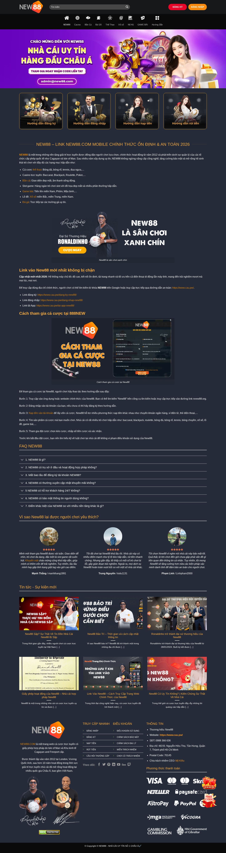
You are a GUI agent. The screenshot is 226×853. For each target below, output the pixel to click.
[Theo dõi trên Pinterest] (108, 764)
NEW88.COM (27, 744)
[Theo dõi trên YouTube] (118, 764)
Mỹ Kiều (179, 760)
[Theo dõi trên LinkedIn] (113, 764)
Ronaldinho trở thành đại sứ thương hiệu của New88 (177, 636)
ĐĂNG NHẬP (197, 7)
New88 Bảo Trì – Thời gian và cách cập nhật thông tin (113, 636)
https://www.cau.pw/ (183, 287)
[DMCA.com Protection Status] (49, 832)
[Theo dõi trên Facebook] (99, 764)
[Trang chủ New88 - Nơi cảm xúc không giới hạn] (32, 7)
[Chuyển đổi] (22, 460)
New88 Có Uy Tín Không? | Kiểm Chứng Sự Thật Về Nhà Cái (177, 695)
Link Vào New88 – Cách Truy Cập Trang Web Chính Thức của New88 (113, 695)
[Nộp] (127, 7)
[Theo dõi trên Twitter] (104, 764)
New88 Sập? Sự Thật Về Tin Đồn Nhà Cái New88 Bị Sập (49, 636)
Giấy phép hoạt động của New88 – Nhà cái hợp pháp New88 (49, 695)
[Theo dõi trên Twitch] (129, 764)
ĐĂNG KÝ (177, 7)
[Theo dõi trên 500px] (124, 764)
